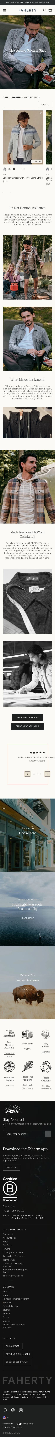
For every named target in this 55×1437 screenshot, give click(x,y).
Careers (6, 1321)
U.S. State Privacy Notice (12, 1427)
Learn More (27, 918)
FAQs (5, 1241)
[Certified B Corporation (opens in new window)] (27, 1189)
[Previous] (1, 2)
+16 (23, 169)
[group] (27, 487)
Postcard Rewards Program (16, 1299)
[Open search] (45, 10)
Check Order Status (17, 1362)
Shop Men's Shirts (27, 717)
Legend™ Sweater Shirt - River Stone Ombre (23, 177)
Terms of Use (9, 1260)
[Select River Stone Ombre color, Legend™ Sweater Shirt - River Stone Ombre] (4, 169)
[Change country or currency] (6, 1417)
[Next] (54, 2)
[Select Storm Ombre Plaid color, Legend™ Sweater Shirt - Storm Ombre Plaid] (14, 169)
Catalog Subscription (13, 1252)
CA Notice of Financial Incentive (13, 1264)
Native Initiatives (10, 1306)
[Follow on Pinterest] (5, 1410)
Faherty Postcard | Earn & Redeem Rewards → (27, 3)
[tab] (3, 104)
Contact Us (8, 1234)
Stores (6, 1317)
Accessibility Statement (13, 1256)
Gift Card (7, 1245)
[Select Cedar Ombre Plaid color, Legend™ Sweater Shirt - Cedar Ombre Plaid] (19, 169)
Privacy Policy (28, 1424)
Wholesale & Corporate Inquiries (14, 1325)
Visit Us (27, 843)
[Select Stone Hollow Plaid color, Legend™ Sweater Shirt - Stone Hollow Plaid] (9, 169)
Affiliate (6, 1313)
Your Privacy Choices (13, 1276)
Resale (8, 1302)
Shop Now (27, 989)
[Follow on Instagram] (21, 1410)
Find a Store (12, 1346)
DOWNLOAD (11, 1167)
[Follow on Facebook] (13, 1410)
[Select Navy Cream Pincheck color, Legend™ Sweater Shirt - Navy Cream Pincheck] (47, 169)
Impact (6, 1295)
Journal (6, 1310)
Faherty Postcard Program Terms (15, 1270)
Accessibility (8, 1424)
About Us (7, 1291)
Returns (6, 1249)
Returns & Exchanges (18, 1354)
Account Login (10, 1238)
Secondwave (46, 1089)
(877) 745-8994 (19, 1210)
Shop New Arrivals (27, 726)
